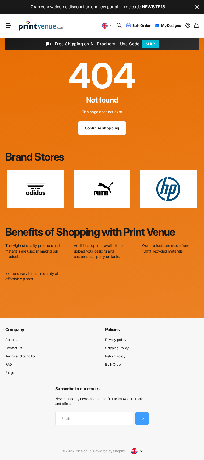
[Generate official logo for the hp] (168, 189)
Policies (112, 329)
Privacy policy (115, 339)
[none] (187, 189)
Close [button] (197, 7)
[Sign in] (187, 26)
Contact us (13, 348)
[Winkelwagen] (196, 26)
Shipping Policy (117, 348)
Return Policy (115, 356)
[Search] (119, 26)
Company (14, 329)
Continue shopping (102, 128)
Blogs (9, 373)
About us (12, 339)
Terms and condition (21, 356)
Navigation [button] (8, 25)
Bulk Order (113, 364)
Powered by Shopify (109, 451)
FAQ (8, 364)
